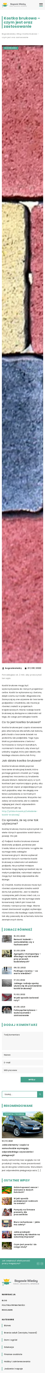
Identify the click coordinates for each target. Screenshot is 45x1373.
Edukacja (9, 1347)
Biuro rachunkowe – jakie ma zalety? (27, 1223)
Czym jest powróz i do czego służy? (25, 1245)
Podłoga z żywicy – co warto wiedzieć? (26, 972)
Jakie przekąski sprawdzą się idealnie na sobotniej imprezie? (27, 1234)
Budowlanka (10, 48)
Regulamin (7, 1310)
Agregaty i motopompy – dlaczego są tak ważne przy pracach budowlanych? (27, 958)
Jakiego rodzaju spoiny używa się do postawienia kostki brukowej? (28, 986)
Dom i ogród (10, 1339)
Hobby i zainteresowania (17, 1361)
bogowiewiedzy (13, 668)
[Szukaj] (40, 1094)
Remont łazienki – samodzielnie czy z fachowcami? (24, 942)
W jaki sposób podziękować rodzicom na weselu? (26, 1201)
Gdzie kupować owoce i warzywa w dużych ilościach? (26, 1189)
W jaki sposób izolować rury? (26, 999)
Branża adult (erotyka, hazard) (20, 1332)
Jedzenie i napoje (13, 1368)
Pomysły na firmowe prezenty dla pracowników (24, 1212)
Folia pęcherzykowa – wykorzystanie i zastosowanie (25, 1013)
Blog (4, 1300)
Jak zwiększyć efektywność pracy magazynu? (16, 1262)
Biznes (7, 1325)
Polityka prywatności (13, 1305)
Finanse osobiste (13, 1354)
